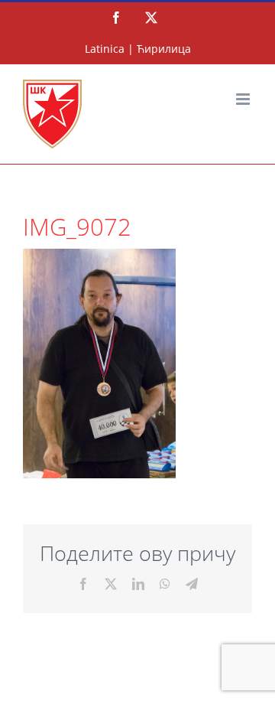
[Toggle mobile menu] (244, 99)
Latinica (105, 48)
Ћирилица (164, 48)
